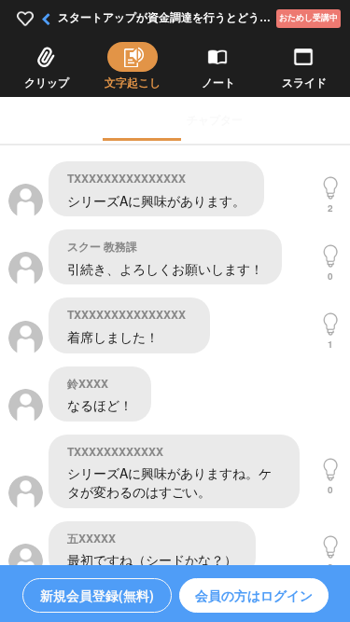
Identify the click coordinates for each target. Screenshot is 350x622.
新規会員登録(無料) (97, 595)
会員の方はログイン (254, 595)
